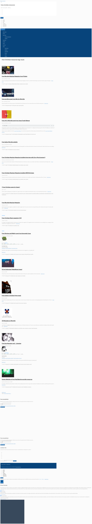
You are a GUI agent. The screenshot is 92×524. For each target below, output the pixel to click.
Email (1, 404)
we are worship (21, 105)
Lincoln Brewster (42, 193)
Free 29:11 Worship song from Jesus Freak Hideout (16, 120)
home (4, 21)
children (6, 49)
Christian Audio (20, 134)
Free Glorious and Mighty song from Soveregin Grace (16, 233)
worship (26, 83)
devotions (4, 40)
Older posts (4, 392)
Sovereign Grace (14, 248)
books (4, 33)
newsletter (4, 24)
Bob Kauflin (12, 328)
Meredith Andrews (48, 193)
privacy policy (3, 464)
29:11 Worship (15, 134)
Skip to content (2, 0)
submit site (4, 25)
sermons (4, 44)
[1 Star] (3, 244)
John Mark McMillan (35, 193)
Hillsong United (14, 83)
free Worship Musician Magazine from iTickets (14, 76)
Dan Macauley (16, 364)
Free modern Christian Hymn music (11, 295)
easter (15, 193)
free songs (7, 105)
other (4, 46)
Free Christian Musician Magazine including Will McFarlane (18, 173)
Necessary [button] (2, 489)
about (4, 19)
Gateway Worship (29, 193)
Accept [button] (40, 479)
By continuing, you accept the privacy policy (8, 405)
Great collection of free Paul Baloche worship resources (17, 379)
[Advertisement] (28, 414)
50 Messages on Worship (8, 320)
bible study (4, 31)
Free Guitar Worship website (9, 142)
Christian (10, 149)
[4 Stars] (12, 244)
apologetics (6, 48)
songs (31, 364)
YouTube (23, 275)
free (13, 149)
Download (3, 248)
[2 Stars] (6, 244)
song (35, 134)
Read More (46, 479)
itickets (18, 83)
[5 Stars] (15, 244)
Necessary (3, 491)
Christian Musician (15, 164)
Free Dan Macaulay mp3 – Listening (11, 343)
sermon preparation (8, 36)
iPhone (6, 56)
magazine (21, 83)
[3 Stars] (9, 244)
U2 (21, 275)
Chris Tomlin (11, 210)
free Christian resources (8, 5)
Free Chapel (20, 193)
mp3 (31, 134)
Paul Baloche (4, 194)
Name (1, 403)
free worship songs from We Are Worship (13, 99)
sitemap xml (8, 464)
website (6, 38)
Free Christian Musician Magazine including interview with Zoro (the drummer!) (23, 157)
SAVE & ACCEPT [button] (3, 499)
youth (6, 54)
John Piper (20, 328)
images (4, 41)
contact (4, 23)
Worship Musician (23, 210)
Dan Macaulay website (9, 358)
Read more (46, 103)
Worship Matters (8, 248)
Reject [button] (43, 479)
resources (17, 149)
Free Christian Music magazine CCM (11, 218)
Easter (6, 53)
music (4, 43)
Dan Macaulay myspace (18, 358)
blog (3, 22)
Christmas (6, 51)
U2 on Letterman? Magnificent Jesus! (12, 269)
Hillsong (10, 83)
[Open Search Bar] (0, 16)
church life (4, 35)
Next (9, 393)
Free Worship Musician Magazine (11, 202)
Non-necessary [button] (2, 494)
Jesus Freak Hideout (17, 130)
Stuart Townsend (34, 328)
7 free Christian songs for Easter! (11, 187)
